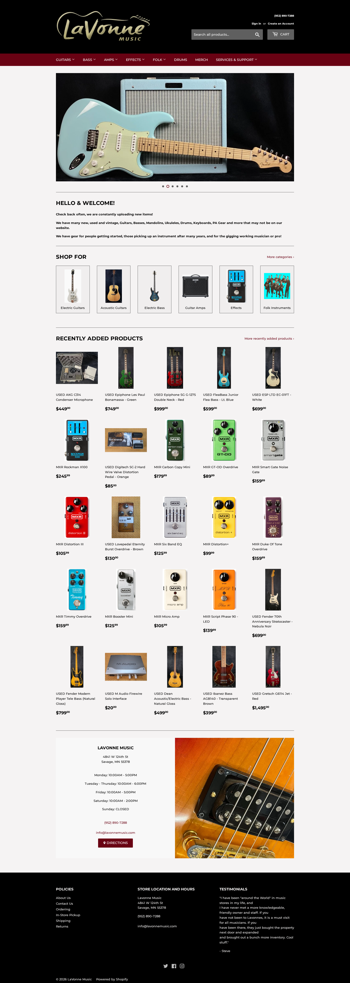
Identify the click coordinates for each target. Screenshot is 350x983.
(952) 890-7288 (115, 822)
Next (284, 127)
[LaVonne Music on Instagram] (182, 967)
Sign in (256, 23)
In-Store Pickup (68, 915)
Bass (88, 60)
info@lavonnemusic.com (115, 832)
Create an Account (281, 23)
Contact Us (64, 903)
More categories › (280, 257)
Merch (201, 60)
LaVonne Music (80, 979)
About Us (63, 898)
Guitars (64, 60)
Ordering (63, 909)
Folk (158, 60)
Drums (180, 60)
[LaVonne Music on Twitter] (165, 967)
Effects (134, 60)
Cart (284, 34)
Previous (66, 127)
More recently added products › (269, 338)
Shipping (63, 921)
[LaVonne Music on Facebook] (173, 967)
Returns (62, 926)
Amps (109, 60)
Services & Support (235, 60)
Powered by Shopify (112, 979)
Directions (117, 843)
